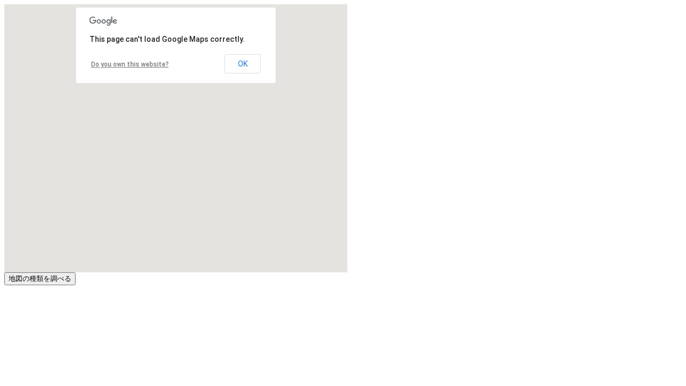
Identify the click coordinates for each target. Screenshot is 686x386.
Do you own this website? (130, 64)
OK (243, 64)
